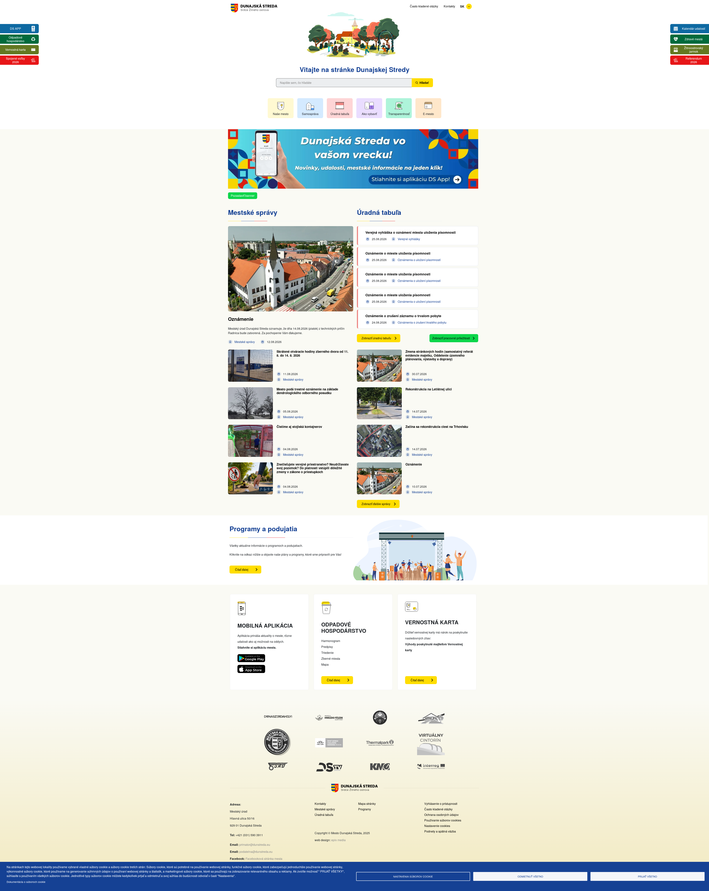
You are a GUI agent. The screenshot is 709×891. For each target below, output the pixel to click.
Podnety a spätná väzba (440, 831)
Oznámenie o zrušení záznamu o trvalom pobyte (403, 315)
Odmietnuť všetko (530, 876)
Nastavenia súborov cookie (413, 876)
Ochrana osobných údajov (441, 815)
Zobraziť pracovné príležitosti (451, 338)
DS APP (15, 28)
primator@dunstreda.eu (254, 844)
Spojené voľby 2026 (15, 60)
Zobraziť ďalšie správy (376, 504)
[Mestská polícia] (278, 731)
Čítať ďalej (248, 570)
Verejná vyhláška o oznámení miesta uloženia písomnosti (410, 232)
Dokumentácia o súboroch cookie (26, 882)
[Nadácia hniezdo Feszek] (329, 717)
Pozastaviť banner (242, 195)
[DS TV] (329, 762)
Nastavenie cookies (437, 826)
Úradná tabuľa (324, 815)
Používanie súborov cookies (442, 820)
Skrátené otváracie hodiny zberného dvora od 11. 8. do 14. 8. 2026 (312, 353)
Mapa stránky (367, 803)
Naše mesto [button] (281, 114)
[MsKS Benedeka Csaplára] (380, 712)
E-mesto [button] (428, 114)
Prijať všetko (647, 876)
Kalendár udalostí (693, 28)
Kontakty (449, 6)
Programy (364, 809)
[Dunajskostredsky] (278, 717)
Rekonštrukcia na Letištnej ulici (428, 389)
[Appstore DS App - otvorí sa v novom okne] (251, 668)
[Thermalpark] (380, 742)
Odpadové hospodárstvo (15, 39)
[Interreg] (431, 766)
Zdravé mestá (694, 39)
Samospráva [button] (310, 114)
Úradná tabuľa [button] (339, 114)
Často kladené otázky (424, 6)
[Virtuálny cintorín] (431, 732)
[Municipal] (431, 712)
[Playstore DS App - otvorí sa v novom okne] (251, 657)
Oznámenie (240, 318)
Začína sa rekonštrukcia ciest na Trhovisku (436, 426)
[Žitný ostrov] (329, 740)
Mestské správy (325, 809)
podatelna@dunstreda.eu (256, 851)
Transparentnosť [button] (399, 114)
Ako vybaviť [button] (369, 114)
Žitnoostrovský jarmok (693, 50)
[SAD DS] (278, 765)
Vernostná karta (15, 49)
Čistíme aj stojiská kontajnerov (299, 426)
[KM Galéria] (380, 765)
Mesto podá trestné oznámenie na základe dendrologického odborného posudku (307, 391)
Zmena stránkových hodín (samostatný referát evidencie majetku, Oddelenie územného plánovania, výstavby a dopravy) (439, 355)
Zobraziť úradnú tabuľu (376, 338)
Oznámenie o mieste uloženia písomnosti (397, 253)
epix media (338, 840)
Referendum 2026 (694, 60)
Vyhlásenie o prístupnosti (440, 803)
